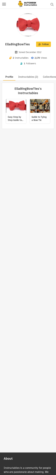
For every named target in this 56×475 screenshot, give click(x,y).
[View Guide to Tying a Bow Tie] (40, 106)
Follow (45, 44)
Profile (9, 77)
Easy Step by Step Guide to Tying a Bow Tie (16, 118)
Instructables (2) (28, 77)
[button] (4, 4)
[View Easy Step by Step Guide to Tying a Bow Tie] (16, 106)
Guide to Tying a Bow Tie (39, 118)
